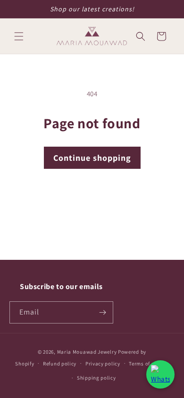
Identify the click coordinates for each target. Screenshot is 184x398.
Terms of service (148, 363)
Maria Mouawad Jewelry (87, 351)
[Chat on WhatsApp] (160, 374)
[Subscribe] (102, 312)
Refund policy (59, 363)
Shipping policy (96, 377)
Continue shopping (92, 157)
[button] (18, 36)
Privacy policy (102, 363)
